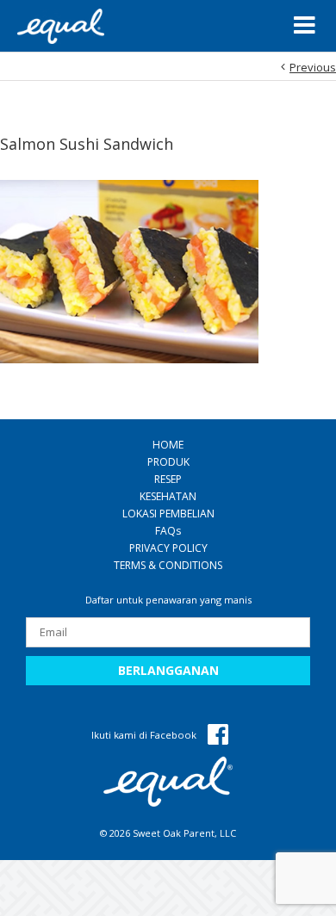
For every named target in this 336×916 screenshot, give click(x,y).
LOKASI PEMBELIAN (168, 513)
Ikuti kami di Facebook (145, 734)
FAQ (168, 530)
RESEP (168, 479)
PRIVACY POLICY (168, 548)
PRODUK (168, 462)
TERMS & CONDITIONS (168, 565)
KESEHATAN (168, 496)
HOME (168, 444)
